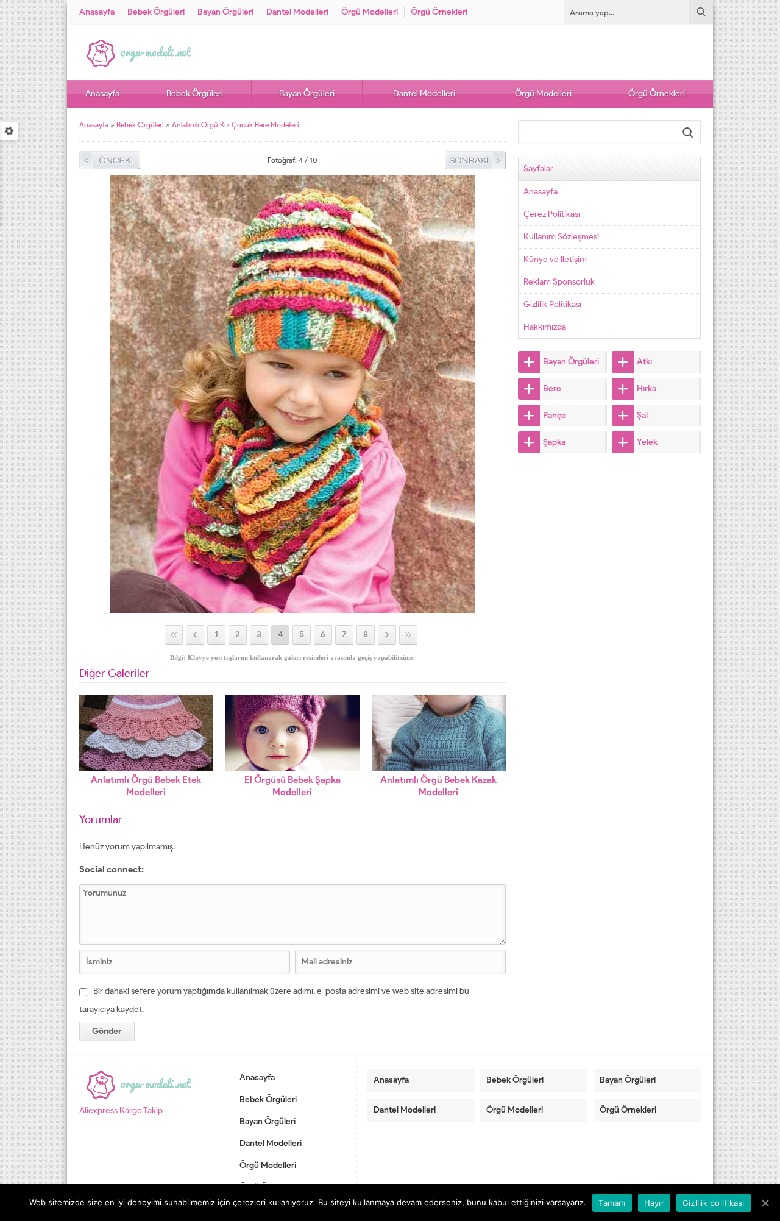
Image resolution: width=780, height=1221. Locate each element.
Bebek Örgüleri (156, 12)
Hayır (654, 1203)
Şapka (554, 442)
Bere (552, 388)
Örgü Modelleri (369, 12)
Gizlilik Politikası (552, 304)
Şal (642, 415)
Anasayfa (97, 12)
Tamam (611, 1203)
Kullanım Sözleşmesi (561, 237)
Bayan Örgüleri (225, 12)
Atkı (644, 361)
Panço (554, 415)
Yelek (647, 442)
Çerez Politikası (551, 214)
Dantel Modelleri (297, 12)
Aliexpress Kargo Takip (121, 1110)
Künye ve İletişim (555, 259)
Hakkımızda (544, 327)
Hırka (646, 388)
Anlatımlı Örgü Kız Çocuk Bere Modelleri (235, 124)
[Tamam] (765, 1203)
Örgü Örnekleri (439, 12)
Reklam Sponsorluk (559, 282)
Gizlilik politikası (713, 1203)
